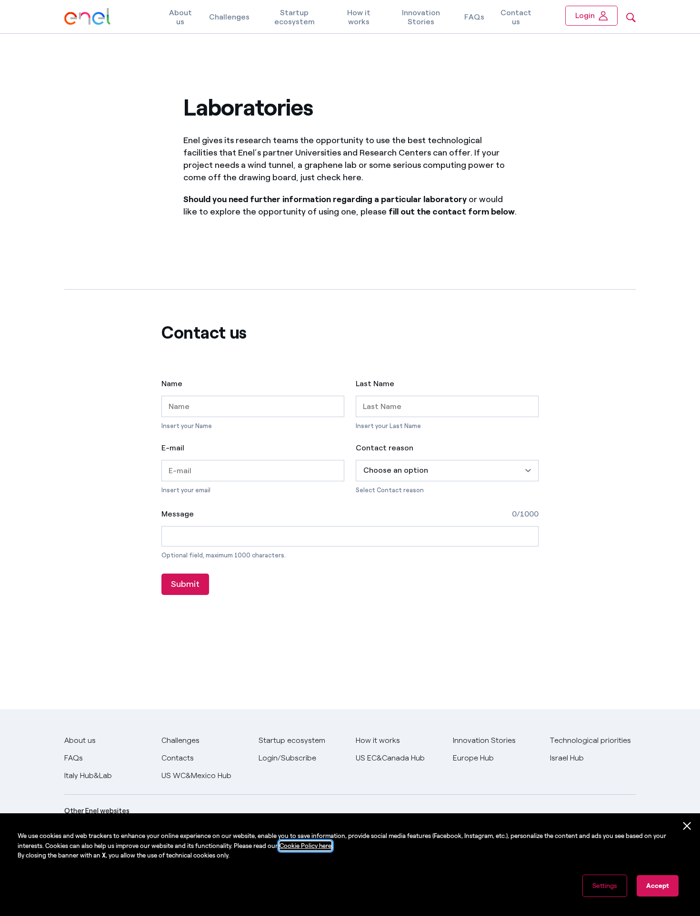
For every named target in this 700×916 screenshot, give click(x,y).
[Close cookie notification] (687, 826)
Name (171, 384)
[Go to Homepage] (87, 17)
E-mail (172, 448)
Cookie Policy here (305, 845)
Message (177, 513)
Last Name (375, 384)
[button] (447, 470)
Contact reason (384, 448)
